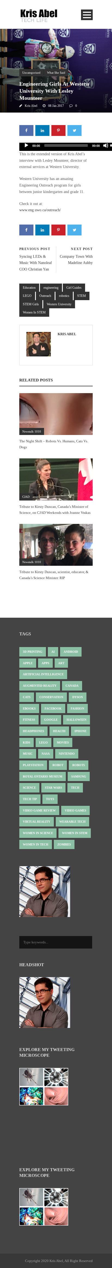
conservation (51, 697)
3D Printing (32, 651)
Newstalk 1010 (31, 431)
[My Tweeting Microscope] (46, 1088)
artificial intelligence (43, 674)
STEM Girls (31, 304)
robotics (64, 296)
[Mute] (105, 145)
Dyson (77, 697)
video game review (39, 810)
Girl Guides (74, 288)
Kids (26, 742)
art (61, 663)
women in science (38, 833)
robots (78, 765)
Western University (59, 304)
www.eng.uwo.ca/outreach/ (40, 210)
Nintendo (67, 753)
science (29, 787)
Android (71, 651)
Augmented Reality (40, 685)
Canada (72, 685)
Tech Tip (30, 799)
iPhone (80, 731)
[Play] (26, 145)
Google (51, 719)
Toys (50, 799)
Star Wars (53, 787)
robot (57, 765)
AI (53, 651)
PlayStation (33, 765)
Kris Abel (31, 106)
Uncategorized (31, 72)
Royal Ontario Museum (42, 776)
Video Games (75, 810)
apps (45, 663)
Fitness (29, 719)
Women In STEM (34, 312)
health (59, 731)
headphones (33, 731)
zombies (64, 844)
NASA (46, 753)
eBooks (29, 708)
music (28, 753)
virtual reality (36, 821)
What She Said (56, 72)
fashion (77, 708)
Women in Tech (35, 844)
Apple (28, 663)
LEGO (27, 296)
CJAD (26, 496)
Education (29, 288)
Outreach (45, 296)
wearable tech (72, 821)
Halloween (76, 719)
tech (75, 787)
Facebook (53, 708)
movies (63, 742)
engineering (50, 288)
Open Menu (87, 15)
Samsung (78, 776)
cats (26, 697)
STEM (81, 296)
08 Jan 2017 (56, 106)
